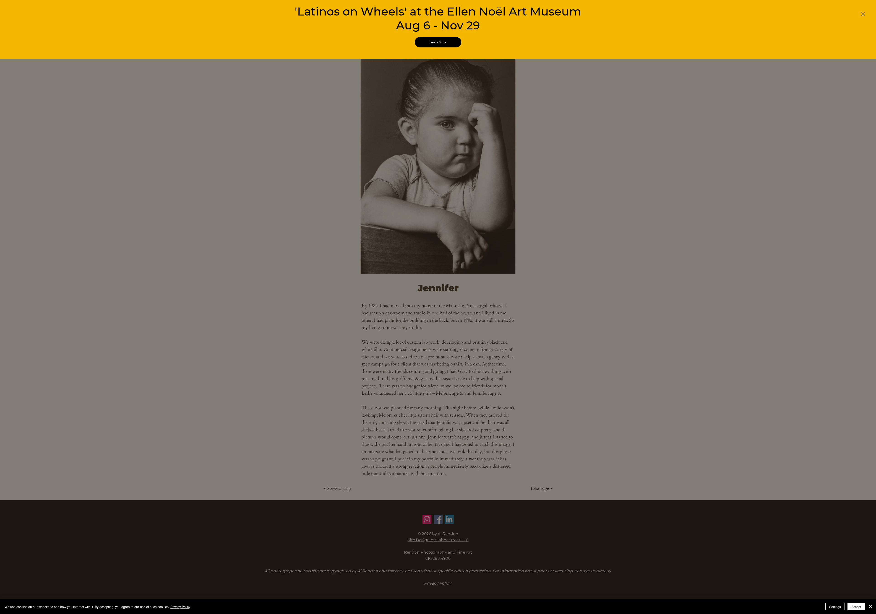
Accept (856, 606)
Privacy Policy (180, 606)
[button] (863, 14)
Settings (835, 606)
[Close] (870, 606)
